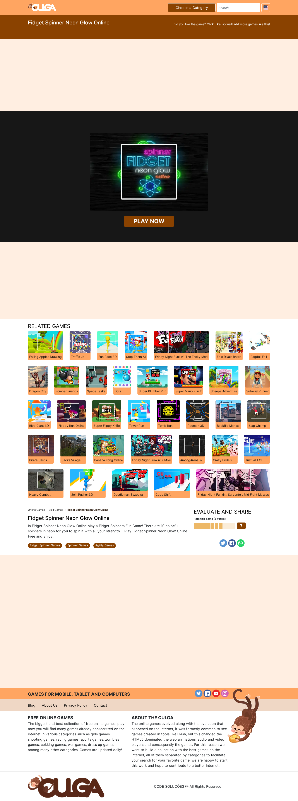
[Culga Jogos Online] (66, 786)
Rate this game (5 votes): (210, 518)
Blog (31, 705)
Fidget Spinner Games (45, 545)
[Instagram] (225, 693)
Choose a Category (192, 7)
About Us (49, 705)
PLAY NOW (149, 221)
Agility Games (104, 545)
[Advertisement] (149, 75)
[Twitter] (223, 543)
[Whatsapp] (241, 543)
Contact (100, 705)
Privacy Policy (75, 705)
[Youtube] (216, 693)
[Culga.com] (42, 7)
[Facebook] (232, 543)
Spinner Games (77, 545)
